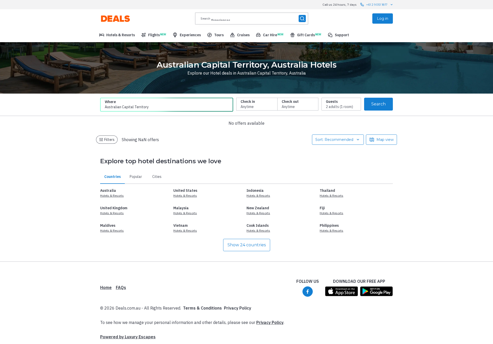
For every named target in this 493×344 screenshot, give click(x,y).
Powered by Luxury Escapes (128, 336)
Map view (385, 139)
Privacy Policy (237, 308)
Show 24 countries (246, 244)
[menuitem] (117, 35)
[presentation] (251, 18)
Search (378, 104)
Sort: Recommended (334, 139)
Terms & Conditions (202, 308)
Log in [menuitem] (382, 18)
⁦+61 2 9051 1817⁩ (376, 4)
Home (106, 287)
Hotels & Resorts (112, 195)
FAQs (121, 287)
